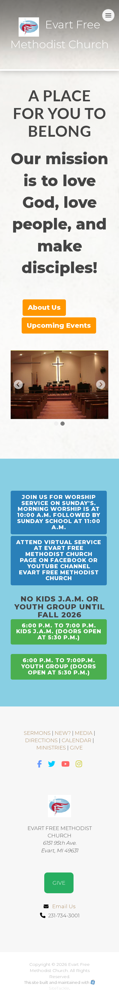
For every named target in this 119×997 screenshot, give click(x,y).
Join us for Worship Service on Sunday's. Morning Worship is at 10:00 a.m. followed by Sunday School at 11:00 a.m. (58, 512)
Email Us (64, 906)
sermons (37, 733)
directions (41, 740)
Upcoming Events (59, 325)
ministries (51, 748)
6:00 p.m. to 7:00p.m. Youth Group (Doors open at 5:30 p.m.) (58, 666)
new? (63, 733)
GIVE (76, 748)
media (83, 733)
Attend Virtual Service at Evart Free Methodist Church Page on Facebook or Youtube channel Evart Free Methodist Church (58, 560)
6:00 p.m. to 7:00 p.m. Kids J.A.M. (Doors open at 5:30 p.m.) (58, 631)
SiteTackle (59, 988)
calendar (76, 740)
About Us (44, 307)
